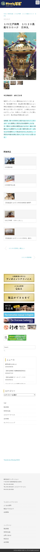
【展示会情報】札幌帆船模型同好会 (15, 370)
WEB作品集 (7, 411)
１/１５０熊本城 (26, 257)
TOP (5, 403)
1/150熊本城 (8, 167)
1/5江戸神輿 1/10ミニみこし (14, 220)
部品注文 (6, 538)
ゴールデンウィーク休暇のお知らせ (15, 383)
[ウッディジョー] (11, 3)
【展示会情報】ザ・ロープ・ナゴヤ (15, 377)
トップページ (7, 525)
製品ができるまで (9, 508)
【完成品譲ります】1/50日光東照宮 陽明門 (18, 202)
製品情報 (6, 407)
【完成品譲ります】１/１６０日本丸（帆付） (18, 238)
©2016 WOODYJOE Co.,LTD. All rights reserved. (26, 550)
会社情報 (6, 418)
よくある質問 (7, 505)
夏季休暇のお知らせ (11, 364)
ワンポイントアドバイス (11, 502)
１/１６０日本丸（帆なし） (17, 248)
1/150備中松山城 (10, 185)
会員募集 (6, 512)
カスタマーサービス (9, 415)
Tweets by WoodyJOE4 (12, 460)
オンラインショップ (9, 422)
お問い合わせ (7, 535)
